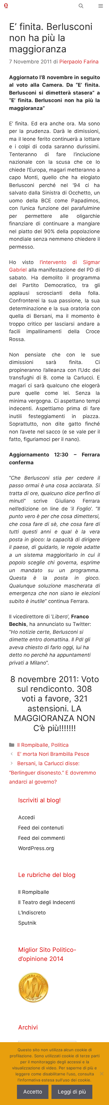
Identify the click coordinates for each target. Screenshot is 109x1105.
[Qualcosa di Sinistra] (6, 6)
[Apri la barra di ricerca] (81, 6)
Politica (60, 745)
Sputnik (27, 923)
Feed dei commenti (41, 838)
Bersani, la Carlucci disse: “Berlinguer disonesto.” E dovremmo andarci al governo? (52, 772)
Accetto (32, 1092)
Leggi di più (72, 1092)
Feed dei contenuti (41, 828)
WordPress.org (36, 848)
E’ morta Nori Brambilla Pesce (53, 754)
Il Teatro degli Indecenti (46, 902)
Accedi (26, 817)
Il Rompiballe (32, 745)
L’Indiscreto (32, 913)
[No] (101, 1074)
